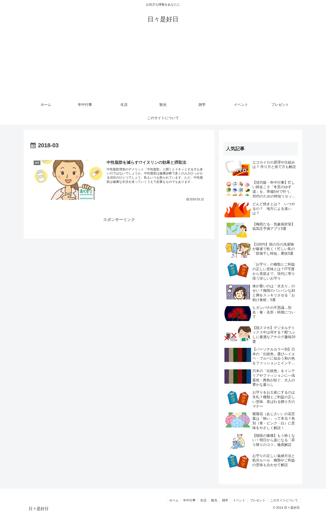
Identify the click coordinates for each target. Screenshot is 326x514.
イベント (239, 500)
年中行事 (189, 500)
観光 (214, 500)
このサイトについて (284, 500)
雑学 (225, 500)
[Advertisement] (163, 65)
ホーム (174, 500)
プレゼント (257, 500)
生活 (203, 500)
